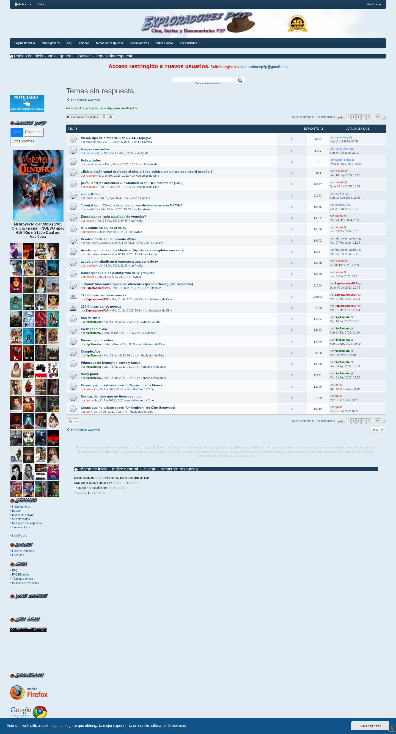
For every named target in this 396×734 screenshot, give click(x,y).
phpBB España (116, 487)
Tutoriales (144, 209)
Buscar (16, 510)
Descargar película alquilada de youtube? (113, 216)
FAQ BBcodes (20, 574)
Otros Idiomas (23, 141)
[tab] (17, 132)
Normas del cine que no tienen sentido (111, 396)
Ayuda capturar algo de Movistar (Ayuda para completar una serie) (132, 250)
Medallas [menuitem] (20, 4)
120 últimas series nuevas (101, 306)
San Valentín (90, 318)
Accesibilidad (188, 43)
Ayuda (144, 153)
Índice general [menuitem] (51, 43)
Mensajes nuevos (23, 515)
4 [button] (363, 117)
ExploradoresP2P (97, 288)
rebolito (91, 175)
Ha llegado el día (94, 329)
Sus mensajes (21, 519)
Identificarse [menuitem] (374, 4)
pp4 (88, 389)
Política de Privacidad (25, 582)
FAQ (14, 570)
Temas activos (21, 527)
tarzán (339, 216)
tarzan (90, 220)
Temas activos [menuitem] (139, 43)
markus (91, 198)
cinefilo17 (92, 209)
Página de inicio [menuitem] (24, 43)
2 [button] (353, 117)
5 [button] (368, 117)
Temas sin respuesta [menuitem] (109, 43)
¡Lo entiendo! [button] (370, 726)
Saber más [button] (177, 726)
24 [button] (378, 117)
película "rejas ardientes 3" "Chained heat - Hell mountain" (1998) (132, 183)
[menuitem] (38, 4)
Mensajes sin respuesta (27, 523)
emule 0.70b (90, 194)
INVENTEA (119, 482)
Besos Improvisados (97, 340)
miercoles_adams (97, 243)
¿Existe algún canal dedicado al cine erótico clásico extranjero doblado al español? (147, 171)
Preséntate (150, 164)
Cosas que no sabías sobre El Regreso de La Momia (121, 385)
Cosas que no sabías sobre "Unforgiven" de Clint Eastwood (128, 407)
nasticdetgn (93, 153)
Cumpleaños (91, 351)
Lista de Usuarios (23, 551)
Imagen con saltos (95, 149)
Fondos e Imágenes (153, 366)
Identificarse (19, 535)
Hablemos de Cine (147, 175)
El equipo (18, 555)
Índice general (21, 506)
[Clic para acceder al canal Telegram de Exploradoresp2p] (27, 110)
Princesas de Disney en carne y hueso (111, 362)
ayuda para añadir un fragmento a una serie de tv (119, 261)
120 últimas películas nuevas (103, 295)
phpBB (100, 477)
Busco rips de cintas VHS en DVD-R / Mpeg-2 (116, 138)
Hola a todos (91, 160)
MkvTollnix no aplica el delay (103, 228)
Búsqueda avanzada (206, 83)
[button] (340, 117)
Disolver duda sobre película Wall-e (108, 239)
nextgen (134, 482)
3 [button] (358, 117)
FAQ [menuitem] (69, 43)
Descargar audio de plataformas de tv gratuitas (117, 273)
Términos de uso (22, 578)
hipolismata (93, 321)
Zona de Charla (150, 321)
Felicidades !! (149, 333)
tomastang (93, 142)
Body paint (89, 374)
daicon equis (94, 164)
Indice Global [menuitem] (164, 43)
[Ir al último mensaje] (350, 137)
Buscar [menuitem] (84, 43)
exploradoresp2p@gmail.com (264, 67)
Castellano (34, 132)
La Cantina (145, 142)
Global (17, 132)
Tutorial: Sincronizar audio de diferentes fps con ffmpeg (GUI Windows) (137, 284)
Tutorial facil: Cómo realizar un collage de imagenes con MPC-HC (132, 205)
